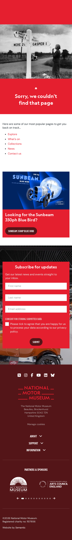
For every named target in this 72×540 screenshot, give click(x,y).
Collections (15, 144)
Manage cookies (36, 424)
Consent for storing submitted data (23, 318)
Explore (12, 134)
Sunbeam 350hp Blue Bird (21, 231)
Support (34, 443)
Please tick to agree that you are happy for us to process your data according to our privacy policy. (38, 327)
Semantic (20, 527)
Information (33, 450)
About (34, 436)
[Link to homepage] (36, 392)
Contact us (14, 153)
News (11, 148)
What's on (14, 139)
